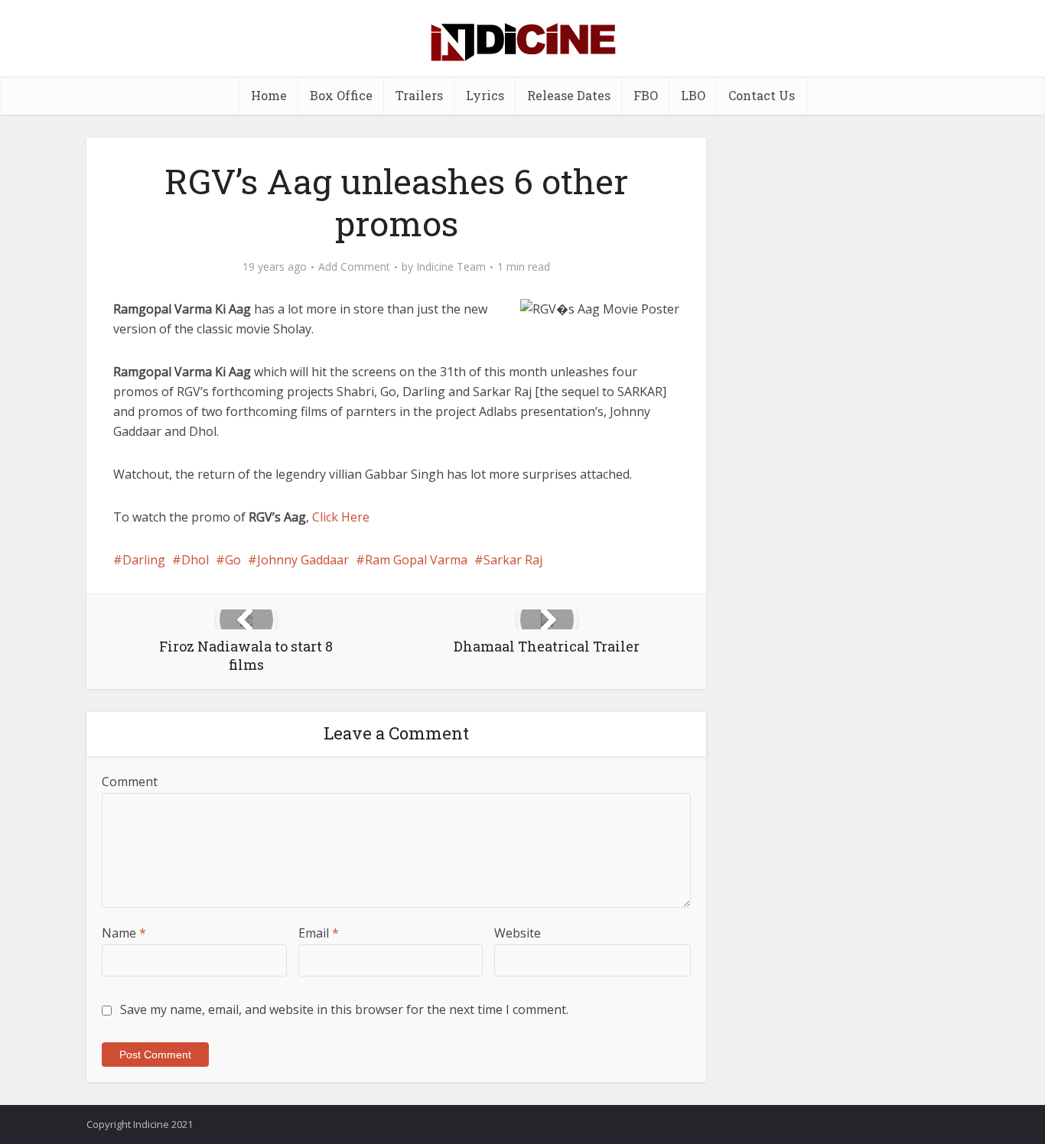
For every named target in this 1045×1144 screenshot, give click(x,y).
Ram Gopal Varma (416, 559)
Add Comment (354, 267)
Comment (130, 781)
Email (318, 933)
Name (124, 933)
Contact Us (761, 95)
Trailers (419, 95)
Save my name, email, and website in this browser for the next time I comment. (344, 1009)
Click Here (340, 517)
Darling (143, 559)
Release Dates (568, 95)
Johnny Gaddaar (303, 559)
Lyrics (485, 95)
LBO (693, 95)
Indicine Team (451, 267)
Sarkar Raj (512, 559)
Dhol (195, 559)
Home (269, 95)
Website (517, 933)
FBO (645, 95)
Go (233, 559)
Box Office (341, 95)
